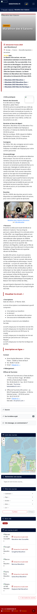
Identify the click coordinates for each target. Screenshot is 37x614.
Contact (16, 611)
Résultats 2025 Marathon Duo (16, 82)
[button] (18, 453)
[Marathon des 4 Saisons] (29, 99)
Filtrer (16, 512)
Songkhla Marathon (18, 552)
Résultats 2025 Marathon (14, 80)
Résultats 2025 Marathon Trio (16, 84)
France (14, 50)
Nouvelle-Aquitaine (25, 50)
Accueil (5, 10)
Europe (8, 50)
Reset (32, 512)
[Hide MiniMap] (34, 469)
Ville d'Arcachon (19, 222)
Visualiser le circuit (13, 294)
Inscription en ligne (13, 349)
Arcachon (7, 52)
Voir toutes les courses (28, 598)
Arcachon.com (18, 401)
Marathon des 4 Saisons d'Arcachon (18, 220)
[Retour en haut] (34, 611)
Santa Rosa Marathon (19, 577)
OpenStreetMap (25, 471)
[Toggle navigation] (33, 4)
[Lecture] (18, 210)
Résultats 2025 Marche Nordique (17, 87)
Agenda (11, 10)
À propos (24, 611)
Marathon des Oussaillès (20, 539)
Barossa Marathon (18, 564)
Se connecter (6, 611)
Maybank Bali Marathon (20, 589)
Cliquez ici (15, 365)
